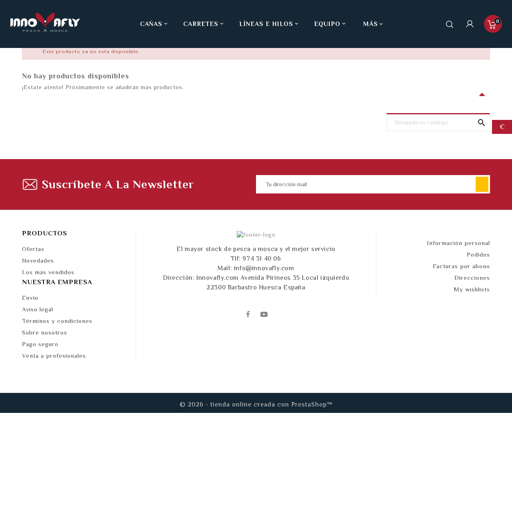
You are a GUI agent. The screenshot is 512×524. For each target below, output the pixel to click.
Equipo (330, 24)
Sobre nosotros (44, 332)
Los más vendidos (48, 272)
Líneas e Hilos (269, 24)
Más (370, 24)
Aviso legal (37, 309)
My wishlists (472, 289)
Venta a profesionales (54, 355)
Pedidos (478, 254)
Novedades (38, 260)
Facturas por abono (461, 266)
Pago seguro (40, 344)
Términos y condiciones (57, 320)
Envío (30, 297)
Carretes (204, 24)
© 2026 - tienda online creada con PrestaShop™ (256, 404)
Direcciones (472, 277)
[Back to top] (492, 494)
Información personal (458, 242)
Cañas (154, 24)
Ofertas (33, 248)
